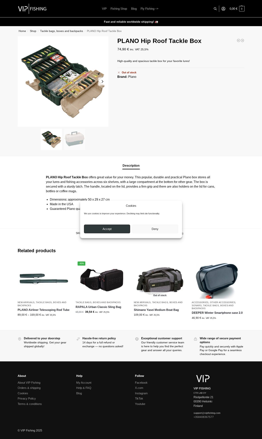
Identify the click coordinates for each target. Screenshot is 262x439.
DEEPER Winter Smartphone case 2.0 (217, 312)
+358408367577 (204, 416)
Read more (160, 323)
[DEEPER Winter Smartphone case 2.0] (218, 279)
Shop (33, 31)
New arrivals (26, 302)
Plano (132, 76)
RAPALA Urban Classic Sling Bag (98, 307)
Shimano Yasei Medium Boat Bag (156, 309)
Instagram (141, 393)
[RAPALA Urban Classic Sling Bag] (238, 40)
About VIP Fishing (29, 382)
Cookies (23, 393)
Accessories (200, 302)
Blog (79, 393)
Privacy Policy (27, 398)
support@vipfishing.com (207, 413)
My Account (83, 382)
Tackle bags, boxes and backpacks (61, 31)
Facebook (141, 382)
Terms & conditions (30, 404)
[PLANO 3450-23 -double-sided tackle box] (242, 40)
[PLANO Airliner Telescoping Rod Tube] (44, 279)
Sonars (196, 305)
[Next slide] (102, 81)
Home (22, 31)
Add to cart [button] (101, 320)
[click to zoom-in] (63, 81)
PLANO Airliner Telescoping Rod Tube (43, 309)
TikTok (139, 398)
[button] (237, 9)
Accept (107, 229)
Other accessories (222, 302)
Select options (43, 323)
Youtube (140, 404)
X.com (139, 387)
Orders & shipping (29, 387)
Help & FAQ (83, 387)
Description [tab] (131, 165)
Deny (155, 229)
